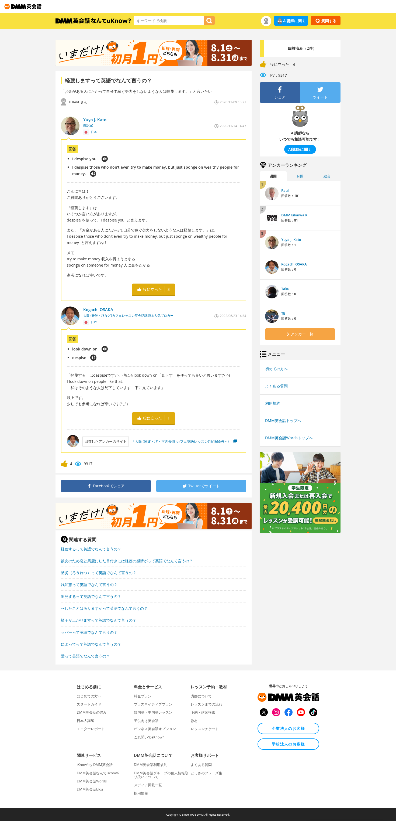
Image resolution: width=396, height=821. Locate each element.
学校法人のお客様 (288, 744)
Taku (285, 288)
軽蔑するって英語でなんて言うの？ (91, 548)
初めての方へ (276, 368)
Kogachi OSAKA (294, 264)
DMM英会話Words (92, 781)
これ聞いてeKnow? (149, 737)
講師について (201, 696)
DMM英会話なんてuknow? (98, 773)
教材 (194, 720)
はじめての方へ (89, 696)
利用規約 (272, 403)
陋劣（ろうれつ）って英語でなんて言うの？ (98, 572)
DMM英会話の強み (92, 712)
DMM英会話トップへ (283, 420)
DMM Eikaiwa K (294, 215)
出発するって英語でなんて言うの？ (91, 596)
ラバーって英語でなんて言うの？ (89, 632)
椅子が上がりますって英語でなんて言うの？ (98, 620)
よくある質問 (276, 386)
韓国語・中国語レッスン (153, 712)
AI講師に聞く (294, 20)
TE (283, 313)
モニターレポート (91, 728)
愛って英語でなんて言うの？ (85, 656)
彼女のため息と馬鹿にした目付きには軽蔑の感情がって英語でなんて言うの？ (127, 560)
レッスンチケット (205, 728)
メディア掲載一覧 (148, 784)
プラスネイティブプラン (153, 704)
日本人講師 (85, 720)
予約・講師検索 (203, 712)
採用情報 (141, 793)
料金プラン (142, 696)
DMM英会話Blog (90, 789)
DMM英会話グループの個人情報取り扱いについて (161, 775)
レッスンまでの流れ (206, 704)
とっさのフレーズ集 (206, 773)
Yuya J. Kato (291, 239)
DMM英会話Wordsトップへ (289, 437)
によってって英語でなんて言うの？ (91, 644)
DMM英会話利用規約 (150, 764)
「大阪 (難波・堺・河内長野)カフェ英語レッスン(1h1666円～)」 (181, 441)
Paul (285, 190)
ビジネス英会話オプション (155, 728)
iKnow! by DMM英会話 (95, 764)
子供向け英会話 (146, 720)
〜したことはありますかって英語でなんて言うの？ (104, 608)
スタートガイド (89, 704)
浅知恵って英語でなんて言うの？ (89, 584)
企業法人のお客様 (288, 728)
